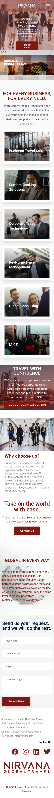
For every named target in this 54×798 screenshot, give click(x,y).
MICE (13, 345)
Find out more (27, 46)
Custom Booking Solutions (22, 187)
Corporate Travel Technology (22, 226)
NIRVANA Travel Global (18, 787)
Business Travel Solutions (30, 151)
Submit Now (16, 701)
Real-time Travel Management (22, 264)
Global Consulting (23, 306)
